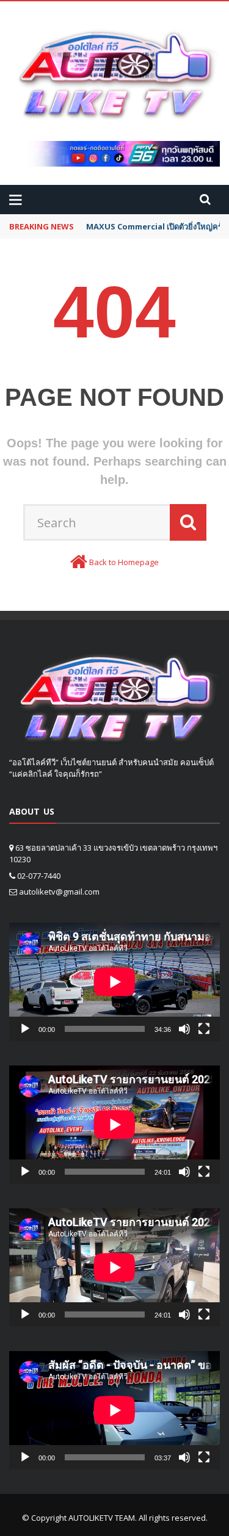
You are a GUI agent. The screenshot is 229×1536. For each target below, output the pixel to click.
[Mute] (184, 1029)
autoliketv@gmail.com (59, 891)
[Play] (25, 1029)
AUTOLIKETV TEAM (101, 1517)
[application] (114, 982)
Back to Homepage (124, 562)
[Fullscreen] (204, 1029)
